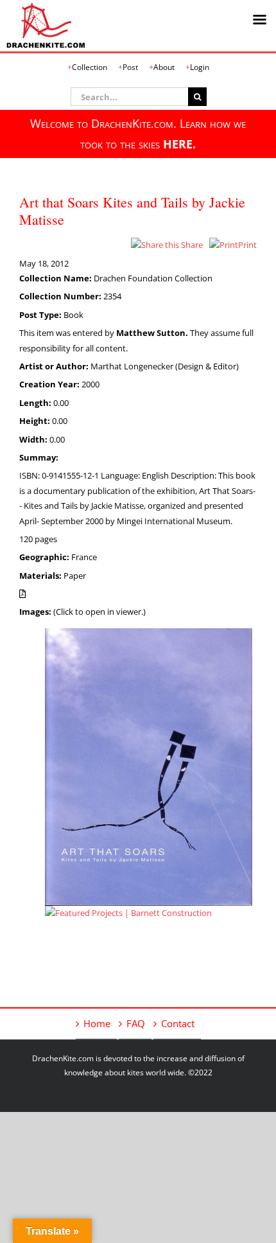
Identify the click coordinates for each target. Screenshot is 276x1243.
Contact (177, 1023)
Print (247, 245)
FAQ (135, 1023)
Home (96, 1023)
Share (191, 245)
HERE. (179, 144)
